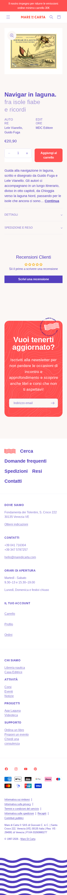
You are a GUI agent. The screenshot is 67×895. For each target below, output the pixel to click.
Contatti (13, 481)
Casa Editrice (13, 672)
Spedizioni (16, 471)
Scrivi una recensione (33, 279)
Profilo (8, 624)
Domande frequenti (25, 461)
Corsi (8, 687)
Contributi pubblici (14, 818)
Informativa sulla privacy (17, 804)
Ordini (8, 634)
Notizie (9, 696)
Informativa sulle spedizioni (19, 813)
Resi (37, 471)
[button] (8, 17)
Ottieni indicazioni (16, 524)
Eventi (8, 691)
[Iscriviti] (52, 403)
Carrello (9, 613)
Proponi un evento (16, 734)
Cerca (26, 451)
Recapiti (42, 813)
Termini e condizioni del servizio (21, 808)
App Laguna (12, 710)
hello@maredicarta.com (20, 557)
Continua (52, 201)
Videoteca (11, 715)
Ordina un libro (14, 730)
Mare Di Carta (27, 839)
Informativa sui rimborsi (17, 799)
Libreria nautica (14, 667)
